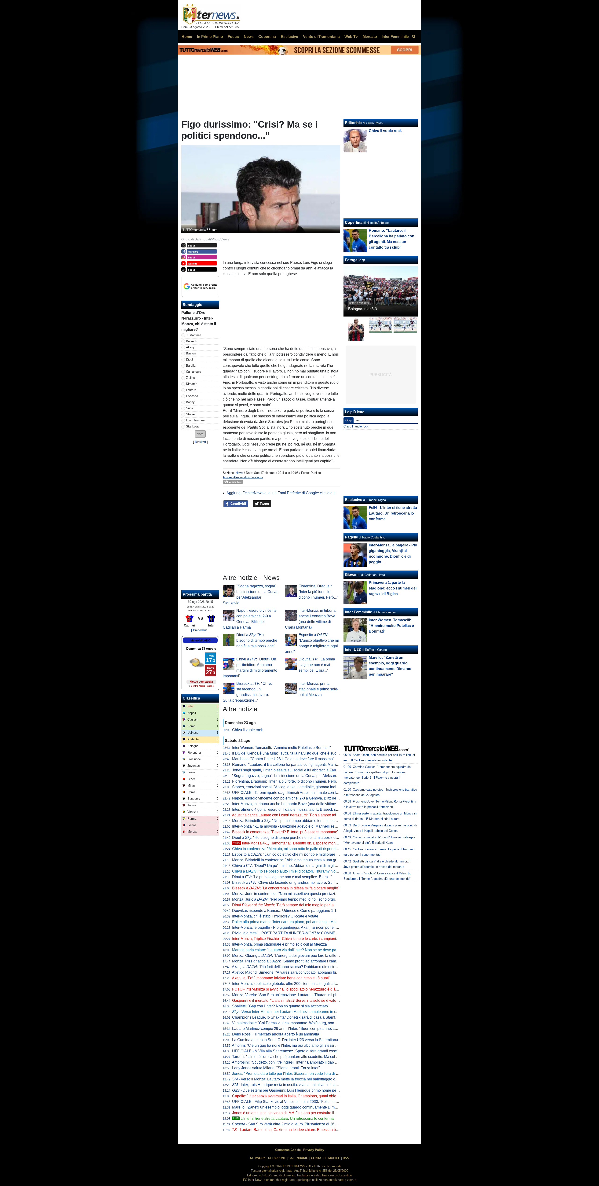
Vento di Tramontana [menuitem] (321, 37)
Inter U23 (353, 650)
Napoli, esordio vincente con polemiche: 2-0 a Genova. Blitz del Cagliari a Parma (299, 798)
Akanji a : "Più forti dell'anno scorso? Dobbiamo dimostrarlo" (287, 967)
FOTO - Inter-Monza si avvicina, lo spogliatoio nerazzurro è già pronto (289, 989)
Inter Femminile (358, 612)
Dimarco (191, 384)
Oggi (348, 420)
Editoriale (353, 123)
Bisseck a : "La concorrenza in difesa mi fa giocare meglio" (286, 888)
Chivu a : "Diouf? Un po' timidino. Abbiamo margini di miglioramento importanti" (300, 866)
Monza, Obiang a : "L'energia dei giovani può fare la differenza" (289, 956)
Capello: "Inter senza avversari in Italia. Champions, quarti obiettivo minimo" (295, 1096)
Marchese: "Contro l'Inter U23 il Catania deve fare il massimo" (283, 759)
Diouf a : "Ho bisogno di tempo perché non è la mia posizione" (256, 640)
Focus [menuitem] (233, 37)
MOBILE (334, 1158)
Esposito (192, 396)
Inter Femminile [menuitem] (395, 37)
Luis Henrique (195, 420)
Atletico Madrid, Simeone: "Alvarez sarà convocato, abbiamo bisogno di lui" (294, 972)
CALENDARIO (298, 1158)
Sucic (190, 408)
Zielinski (191, 377)
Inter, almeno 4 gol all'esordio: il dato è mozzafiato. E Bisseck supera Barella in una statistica (308, 809)
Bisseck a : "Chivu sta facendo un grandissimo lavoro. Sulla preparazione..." (298, 882)
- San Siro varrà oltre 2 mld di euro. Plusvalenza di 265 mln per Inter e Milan (301, 1124)
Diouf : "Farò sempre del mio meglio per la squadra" (291, 905)
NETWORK (258, 1158)
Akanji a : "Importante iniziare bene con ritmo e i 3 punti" (281, 978)
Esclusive (353, 500)
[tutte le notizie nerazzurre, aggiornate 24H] (211, 14)
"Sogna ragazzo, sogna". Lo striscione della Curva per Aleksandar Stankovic (295, 776)
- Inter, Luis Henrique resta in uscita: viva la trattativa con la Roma (289, 1085)
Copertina (353, 223)
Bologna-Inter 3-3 (362, 309)
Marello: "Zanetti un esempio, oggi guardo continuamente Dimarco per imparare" (298, 1107)
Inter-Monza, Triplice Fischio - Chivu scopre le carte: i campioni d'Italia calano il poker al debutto (311, 939)
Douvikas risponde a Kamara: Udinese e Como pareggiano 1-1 (284, 911)
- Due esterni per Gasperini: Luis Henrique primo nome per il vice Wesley (296, 1090)
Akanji (190, 347)
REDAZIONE (277, 1158)
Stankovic (193, 426)
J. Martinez (193, 335)
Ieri (357, 420)
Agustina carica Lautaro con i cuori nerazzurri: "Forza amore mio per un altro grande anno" (306, 815)
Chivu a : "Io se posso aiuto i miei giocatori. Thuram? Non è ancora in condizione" (305, 871)
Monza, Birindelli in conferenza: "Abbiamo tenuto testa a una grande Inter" (293, 860)
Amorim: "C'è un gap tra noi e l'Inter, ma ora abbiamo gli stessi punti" (288, 1045)
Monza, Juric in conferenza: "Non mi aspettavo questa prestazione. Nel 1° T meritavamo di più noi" (313, 894)
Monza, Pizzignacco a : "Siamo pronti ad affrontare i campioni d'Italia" (294, 961)
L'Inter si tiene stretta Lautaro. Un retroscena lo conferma (283, 1118)
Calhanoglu (193, 371)
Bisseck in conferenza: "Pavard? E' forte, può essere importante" (285, 832)
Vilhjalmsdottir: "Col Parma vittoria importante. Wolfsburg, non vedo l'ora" (292, 1023)
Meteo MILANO (200, 640)
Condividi (238, 503)
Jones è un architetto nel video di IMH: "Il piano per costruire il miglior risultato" (297, 1113)
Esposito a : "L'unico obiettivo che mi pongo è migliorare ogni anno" (293, 854)
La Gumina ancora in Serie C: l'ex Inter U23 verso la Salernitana (285, 1040)
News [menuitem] (249, 37)
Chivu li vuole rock (247, 730)
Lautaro (191, 390)
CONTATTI (318, 1158)
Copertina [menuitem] (267, 37)
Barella (190, 365)
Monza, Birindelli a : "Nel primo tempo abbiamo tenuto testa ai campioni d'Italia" (301, 821)
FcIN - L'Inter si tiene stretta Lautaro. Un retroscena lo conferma (393, 513)
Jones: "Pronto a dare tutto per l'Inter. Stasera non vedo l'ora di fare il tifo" (292, 1074)
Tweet (264, 503)
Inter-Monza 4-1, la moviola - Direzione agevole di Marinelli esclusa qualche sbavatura (303, 826)
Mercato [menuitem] (370, 37)
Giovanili (352, 575)
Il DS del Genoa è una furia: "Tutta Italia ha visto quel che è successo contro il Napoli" (302, 753)
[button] (200, 434)
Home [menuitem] (187, 37)
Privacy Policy (313, 1150)
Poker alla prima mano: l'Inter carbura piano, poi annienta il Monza (287, 922)
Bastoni (191, 353)
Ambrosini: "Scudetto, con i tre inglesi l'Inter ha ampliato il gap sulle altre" (292, 1062)
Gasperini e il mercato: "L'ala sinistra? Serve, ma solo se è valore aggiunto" (294, 1000)
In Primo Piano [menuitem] (210, 37)
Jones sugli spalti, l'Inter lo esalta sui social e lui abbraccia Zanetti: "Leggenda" (297, 770)
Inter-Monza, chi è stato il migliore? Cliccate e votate (275, 916)
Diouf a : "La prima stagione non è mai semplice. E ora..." (317, 664)
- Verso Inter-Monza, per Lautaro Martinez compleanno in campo (288, 1012)
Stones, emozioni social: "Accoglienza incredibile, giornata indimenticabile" (294, 787)
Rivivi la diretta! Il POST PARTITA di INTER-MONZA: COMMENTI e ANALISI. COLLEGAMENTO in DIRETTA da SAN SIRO (335, 933)
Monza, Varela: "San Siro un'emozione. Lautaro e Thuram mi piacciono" (291, 995)
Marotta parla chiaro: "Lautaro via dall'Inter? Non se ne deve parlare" (288, 950)
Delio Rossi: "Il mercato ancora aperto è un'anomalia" (276, 1034)
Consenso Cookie (288, 1150)
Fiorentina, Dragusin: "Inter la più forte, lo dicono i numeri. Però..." (318, 591)
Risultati (200, 442)
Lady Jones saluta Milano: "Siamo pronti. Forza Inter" (276, 1068)
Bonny (190, 402)
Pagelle (351, 537)
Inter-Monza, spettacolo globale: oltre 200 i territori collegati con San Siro (292, 984)
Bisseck (191, 341)
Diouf (189, 359)
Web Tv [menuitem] (351, 37)
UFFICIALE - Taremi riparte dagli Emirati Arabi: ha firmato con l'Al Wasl (290, 793)
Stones (191, 414)
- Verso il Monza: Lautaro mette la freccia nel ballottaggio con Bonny (291, 1079)
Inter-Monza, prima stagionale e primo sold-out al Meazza (318, 689)
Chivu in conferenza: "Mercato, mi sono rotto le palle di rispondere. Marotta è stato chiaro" (306, 849)
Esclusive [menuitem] (289, 37)
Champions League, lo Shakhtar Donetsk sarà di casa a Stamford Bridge (292, 1017)
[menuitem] (413, 37)
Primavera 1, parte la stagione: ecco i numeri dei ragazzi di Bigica (392, 588)
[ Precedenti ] (200, 630)
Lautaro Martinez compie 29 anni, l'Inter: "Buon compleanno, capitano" (290, 1029)
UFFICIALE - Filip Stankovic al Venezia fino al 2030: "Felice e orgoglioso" (293, 1102)
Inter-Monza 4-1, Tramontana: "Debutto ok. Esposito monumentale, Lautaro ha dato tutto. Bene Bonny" (322, 843)
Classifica (191, 698)
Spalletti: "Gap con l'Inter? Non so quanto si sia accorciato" (280, 1006)
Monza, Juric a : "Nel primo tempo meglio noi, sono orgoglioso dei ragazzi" (299, 899)
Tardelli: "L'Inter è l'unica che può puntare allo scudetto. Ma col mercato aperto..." (298, 1057)
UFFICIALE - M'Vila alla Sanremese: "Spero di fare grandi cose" (285, 1051)
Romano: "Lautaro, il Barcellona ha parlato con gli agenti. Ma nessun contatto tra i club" (304, 764)
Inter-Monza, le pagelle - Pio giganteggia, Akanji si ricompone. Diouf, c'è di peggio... (301, 927)
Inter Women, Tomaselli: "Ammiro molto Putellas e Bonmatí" (281, 748)
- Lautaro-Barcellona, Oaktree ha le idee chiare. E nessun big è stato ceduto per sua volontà (310, 1130)
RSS (346, 1158)
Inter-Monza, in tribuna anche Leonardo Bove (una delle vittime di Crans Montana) (300, 804)
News (239, 473)
